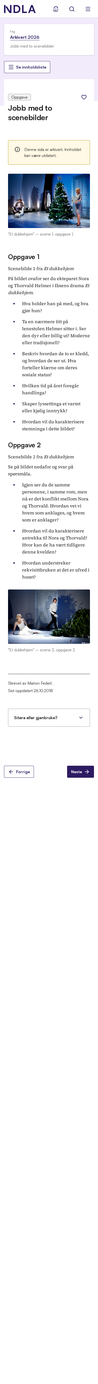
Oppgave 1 (23, 257)
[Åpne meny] (88, 9)
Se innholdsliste (31, 67)
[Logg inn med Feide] (56, 9)
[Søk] (72, 9)
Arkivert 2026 (24, 37)
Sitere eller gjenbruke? (35, 717)
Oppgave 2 (24, 445)
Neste (76, 771)
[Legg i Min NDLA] (84, 97)
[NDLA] (20, 9)
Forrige (23, 771)
